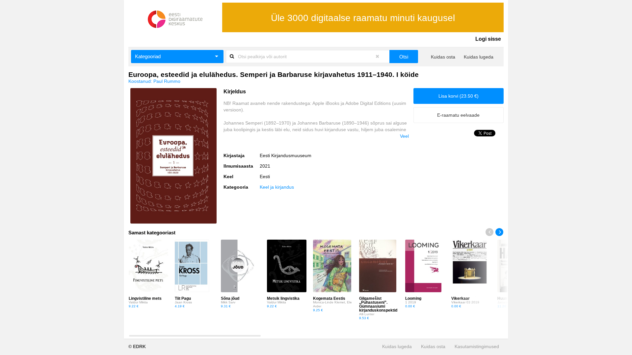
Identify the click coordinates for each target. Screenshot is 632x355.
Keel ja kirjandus (277, 187)
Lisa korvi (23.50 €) (458, 96)
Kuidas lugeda (478, 56)
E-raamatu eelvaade (458, 115)
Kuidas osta (443, 56)
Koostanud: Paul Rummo (154, 81)
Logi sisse (488, 39)
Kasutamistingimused (477, 346)
